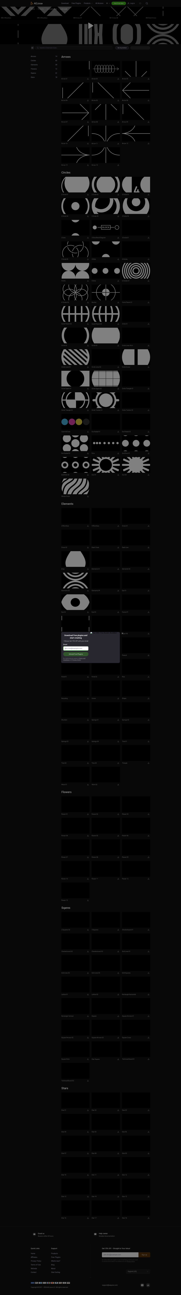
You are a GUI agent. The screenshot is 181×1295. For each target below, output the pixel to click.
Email (65, 644)
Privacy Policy (76, 660)
